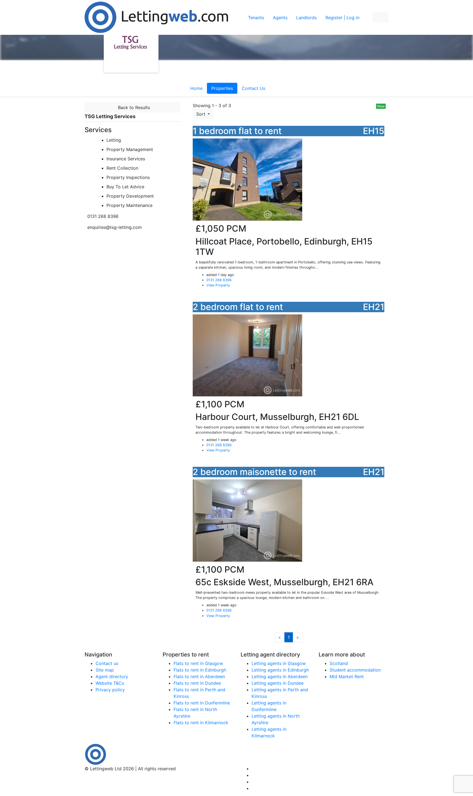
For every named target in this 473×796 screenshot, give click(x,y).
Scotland (339, 663)
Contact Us (253, 88)
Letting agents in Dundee (278, 683)
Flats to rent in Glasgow (198, 663)
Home (196, 88)
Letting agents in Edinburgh (280, 670)
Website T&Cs (110, 683)
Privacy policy (110, 689)
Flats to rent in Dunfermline (202, 703)
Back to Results (132, 107)
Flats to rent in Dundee (197, 683)
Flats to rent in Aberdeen (199, 676)
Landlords (306, 17)
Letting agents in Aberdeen (280, 676)
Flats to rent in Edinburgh (200, 670)
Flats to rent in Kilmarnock (201, 722)
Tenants (256, 17)
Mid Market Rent (347, 676)
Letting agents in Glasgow (279, 663)
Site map (105, 670)
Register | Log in (342, 17)
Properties (222, 88)
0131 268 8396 (219, 280)
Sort (201, 114)
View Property (218, 285)
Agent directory (112, 676)
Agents (280, 17)
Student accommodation (355, 670)
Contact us (107, 663)
